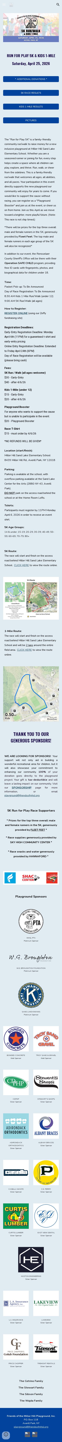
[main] (31, 59)
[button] (4, 4)
